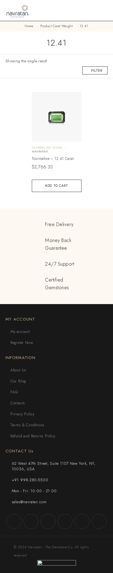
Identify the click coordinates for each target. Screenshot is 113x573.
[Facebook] (13, 521)
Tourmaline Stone (47, 148)
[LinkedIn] (99, 521)
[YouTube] (65, 521)
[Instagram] (30, 521)
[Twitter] (47, 521)
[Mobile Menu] (102, 10)
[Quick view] (39, 98)
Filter (97, 70)
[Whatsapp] (82, 521)
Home (29, 26)
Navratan (40, 151)
